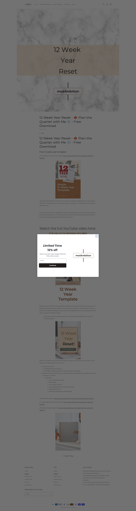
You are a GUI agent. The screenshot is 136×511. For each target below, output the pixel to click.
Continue (52, 265)
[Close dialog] (96, 236)
